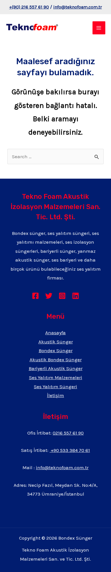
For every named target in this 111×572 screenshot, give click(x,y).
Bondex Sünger (56, 350)
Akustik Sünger (55, 342)
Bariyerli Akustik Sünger (56, 368)
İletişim (55, 395)
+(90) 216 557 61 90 (29, 7)
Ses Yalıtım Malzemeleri (55, 377)
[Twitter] (48, 295)
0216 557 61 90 (68, 433)
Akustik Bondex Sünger (56, 359)
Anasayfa (55, 332)
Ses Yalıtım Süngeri (55, 386)
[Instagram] (62, 295)
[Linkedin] (75, 295)
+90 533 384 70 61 (70, 450)
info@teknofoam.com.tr (77, 7)
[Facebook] (35, 295)
